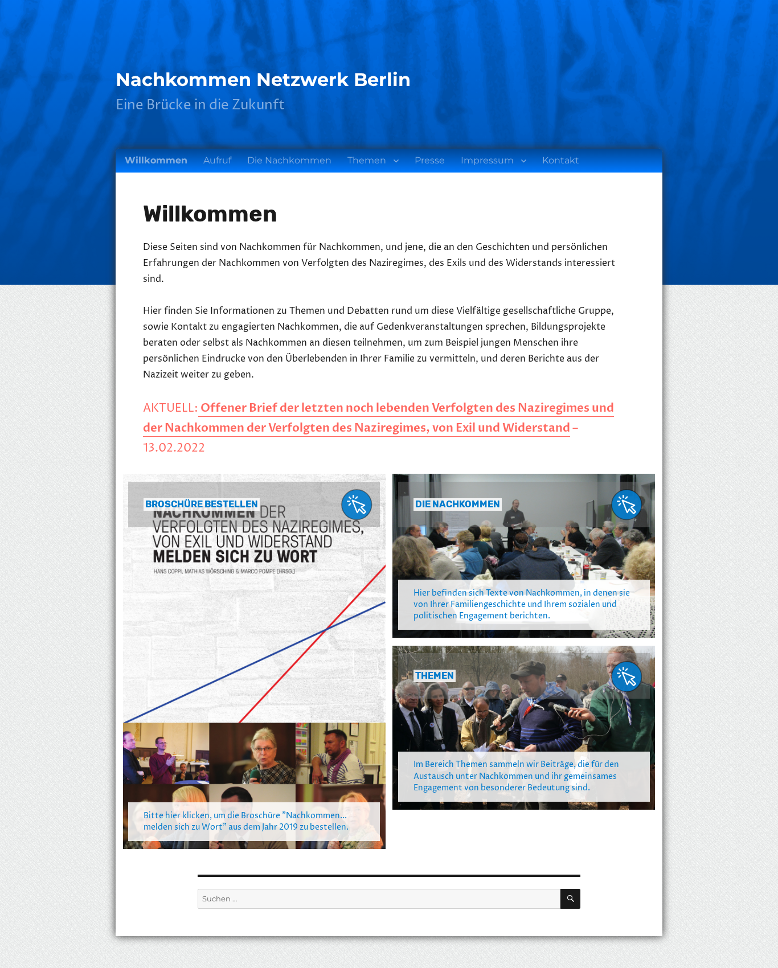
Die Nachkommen (289, 160)
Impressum (487, 160)
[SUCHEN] (570, 899)
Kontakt (560, 160)
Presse (430, 160)
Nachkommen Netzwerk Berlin (263, 79)
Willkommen (156, 160)
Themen (366, 160)
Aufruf (217, 160)
